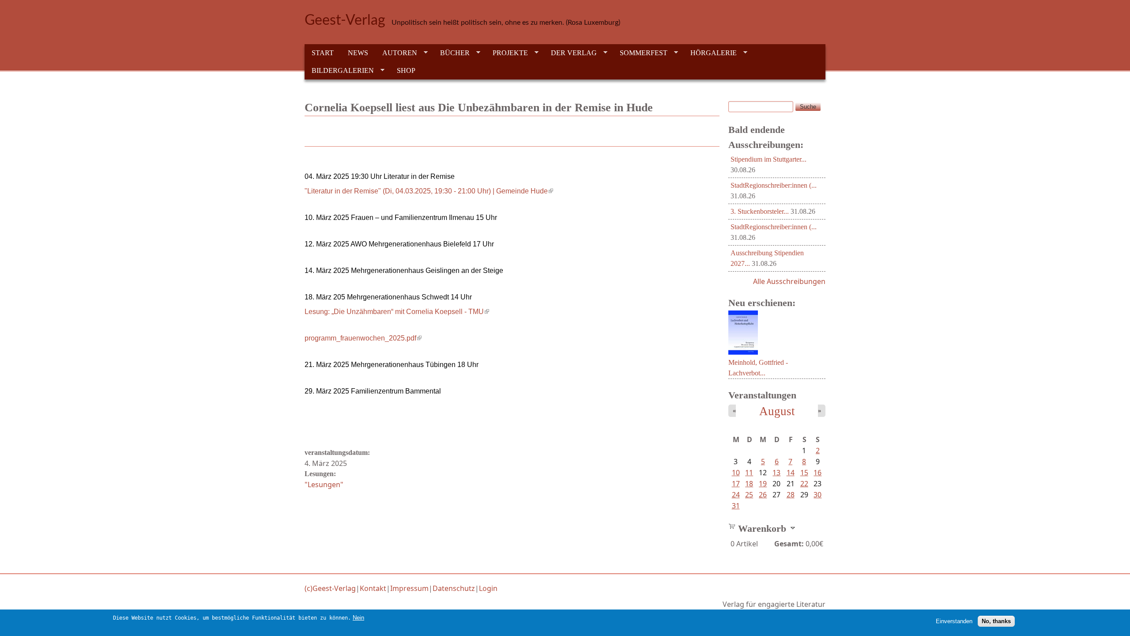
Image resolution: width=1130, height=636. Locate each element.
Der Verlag (570, 53)
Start (323, 53)
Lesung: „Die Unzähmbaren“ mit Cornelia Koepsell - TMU (397, 311)
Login (488, 588)
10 (736, 472)
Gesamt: (789, 544)
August (777, 411)
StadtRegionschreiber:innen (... (774, 185)
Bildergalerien (339, 71)
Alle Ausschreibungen (789, 281)
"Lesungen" (324, 484)
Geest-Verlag (345, 20)
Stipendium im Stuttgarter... (768, 159)
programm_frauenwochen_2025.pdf (363, 338)
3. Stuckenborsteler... (760, 211)
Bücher (451, 53)
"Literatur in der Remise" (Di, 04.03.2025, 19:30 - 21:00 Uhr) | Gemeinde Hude (429, 191)
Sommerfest (640, 53)
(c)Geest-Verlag (330, 588)
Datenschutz (454, 588)
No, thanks (996, 620)
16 (817, 472)
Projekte (507, 53)
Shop (406, 70)
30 (817, 495)
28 (791, 495)
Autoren (396, 53)
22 (804, 483)
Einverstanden (954, 620)
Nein (358, 617)
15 (804, 472)
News (358, 53)
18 (749, 483)
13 (776, 472)
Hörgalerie (710, 53)
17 (736, 483)
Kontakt (373, 588)
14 (791, 472)
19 (763, 483)
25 (749, 495)
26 (763, 495)
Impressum (409, 588)
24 (736, 495)
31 (736, 506)
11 (749, 472)
